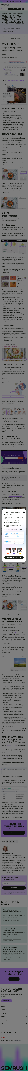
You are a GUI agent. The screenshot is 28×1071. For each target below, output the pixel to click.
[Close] (24, 511)
